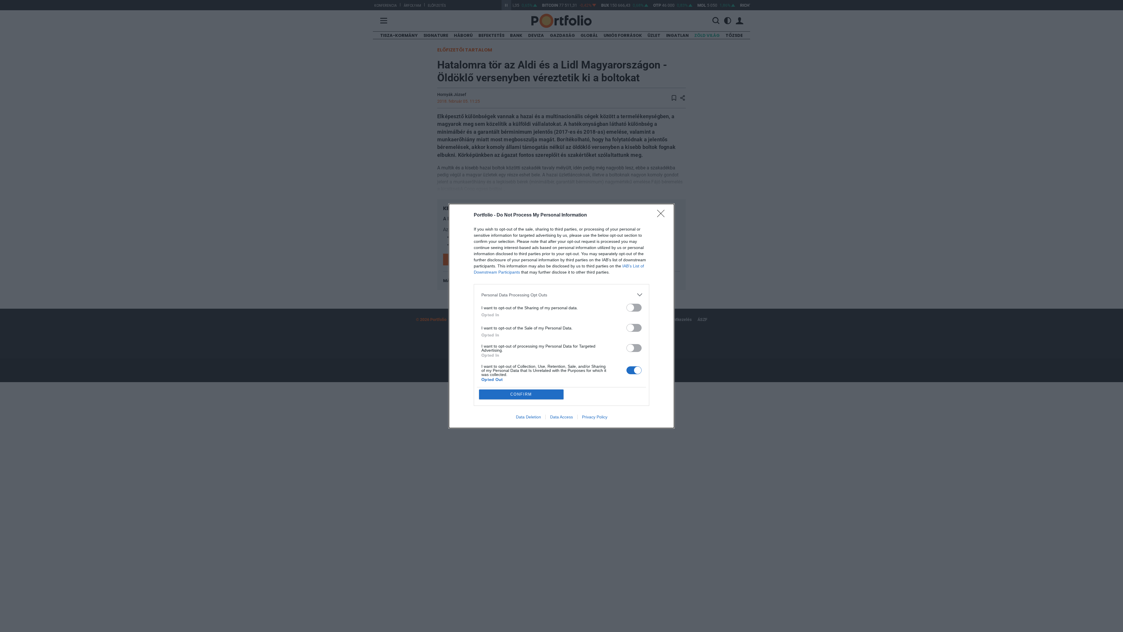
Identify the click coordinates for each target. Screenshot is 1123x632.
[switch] (634, 308)
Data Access (561, 417)
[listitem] (561, 295)
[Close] (662, 215)
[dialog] (561, 316)
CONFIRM (521, 394)
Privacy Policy (594, 417)
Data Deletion (528, 417)
